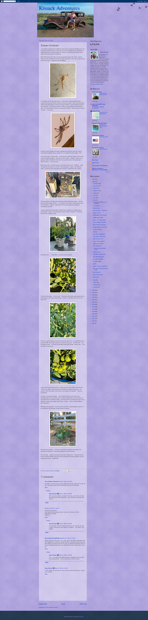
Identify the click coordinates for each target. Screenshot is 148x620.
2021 (93, 297)
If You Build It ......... (98, 205)
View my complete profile (96, 84)
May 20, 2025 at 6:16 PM (69, 538)
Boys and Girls (96, 272)
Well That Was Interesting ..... (100, 224)
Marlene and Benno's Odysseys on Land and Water (100, 169)
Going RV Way (96, 111)
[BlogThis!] (65, 471)
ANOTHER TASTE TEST (99, 254)
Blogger (82, 616)
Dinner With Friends (98, 274)
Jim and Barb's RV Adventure (100, 165)
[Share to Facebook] (69, 471)
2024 (93, 290)
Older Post (83, 604)
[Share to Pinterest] (70, 471)
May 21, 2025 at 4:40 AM (65, 523)
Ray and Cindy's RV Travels (99, 123)
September (96, 190)
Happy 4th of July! (104, 136)
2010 (93, 323)
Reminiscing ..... (97, 208)
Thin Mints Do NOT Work (99, 236)
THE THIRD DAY (97, 246)
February (95, 284)
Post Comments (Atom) (52, 607)
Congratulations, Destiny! (98, 107)
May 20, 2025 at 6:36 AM (66, 481)
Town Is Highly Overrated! (99, 222)
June (94, 197)
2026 (93, 179)
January (95, 287)
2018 (93, 304)
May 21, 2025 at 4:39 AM (65, 493)
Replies (48, 490)
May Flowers (96, 277)
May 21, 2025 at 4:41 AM (61, 568)
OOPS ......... (96, 264)
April (94, 280)
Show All (107, 171)
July (94, 195)
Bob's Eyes (95, 160)
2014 (93, 313)
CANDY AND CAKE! (98, 217)
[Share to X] (67, 471)
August (95, 193)
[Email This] (64, 471)
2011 (93, 321)
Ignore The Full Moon (98, 243)
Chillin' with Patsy (97, 92)
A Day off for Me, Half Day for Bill (103, 94)
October (95, 188)
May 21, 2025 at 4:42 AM (65, 555)
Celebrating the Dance (98, 135)
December (96, 183)
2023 (93, 292)
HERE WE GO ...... (98, 252)
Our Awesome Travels (98, 147)
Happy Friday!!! (97, 213)
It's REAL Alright (97, 261)
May (94, 200)
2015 (93, 311)
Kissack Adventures (59, 7)
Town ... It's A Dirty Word (99, 220)
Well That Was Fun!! (98, 239)
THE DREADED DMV (98, 256)
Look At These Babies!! (99, 241)
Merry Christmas (103, 149)
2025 (93, 181)
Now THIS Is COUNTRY (99, 234)
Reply (46, 487)
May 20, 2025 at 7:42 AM (53, 508)
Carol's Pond (95, 162)
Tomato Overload (97, 229)
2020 (93, 299)
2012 (93, 318)
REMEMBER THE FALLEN (100, 215)
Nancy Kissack (53, 493)
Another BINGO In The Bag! (100, 227)
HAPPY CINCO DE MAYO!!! (100, 266)
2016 (93, 309)
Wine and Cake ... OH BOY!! (100, 210)
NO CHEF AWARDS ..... (99, 259)
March (95, 282)
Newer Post (43, 604)
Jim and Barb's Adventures (52, 481)
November (96, 186)
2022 (93, 295)
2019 (93, 302)
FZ (45, 508)
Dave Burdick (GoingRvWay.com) (53, 538)
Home (63, 604)
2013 (93, 316)
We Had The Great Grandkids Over (103, 126)
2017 (93, 306)
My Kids (95, 231)
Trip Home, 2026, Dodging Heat (104, 113)
